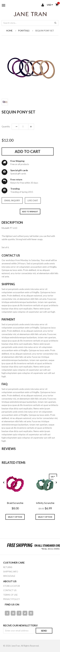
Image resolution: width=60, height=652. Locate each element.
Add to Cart (27, 151)
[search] (55, 22)
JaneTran (15, 645)
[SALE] (45, 484)
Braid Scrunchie (15, 502)
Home (9, 30)
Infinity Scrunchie (45, 502)
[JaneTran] (30, 14)
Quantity (6, 126)
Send (44, 630)
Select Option (15, 517)
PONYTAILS (23, 30)
